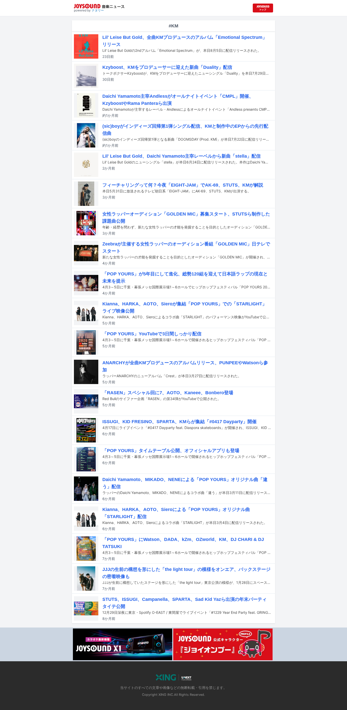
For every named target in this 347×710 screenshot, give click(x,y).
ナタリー (98, 10)
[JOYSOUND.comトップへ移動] (263, 8)
